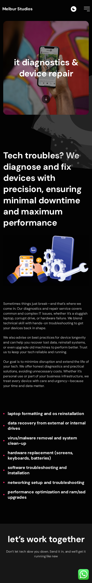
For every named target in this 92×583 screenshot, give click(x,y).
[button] (46, 575)
